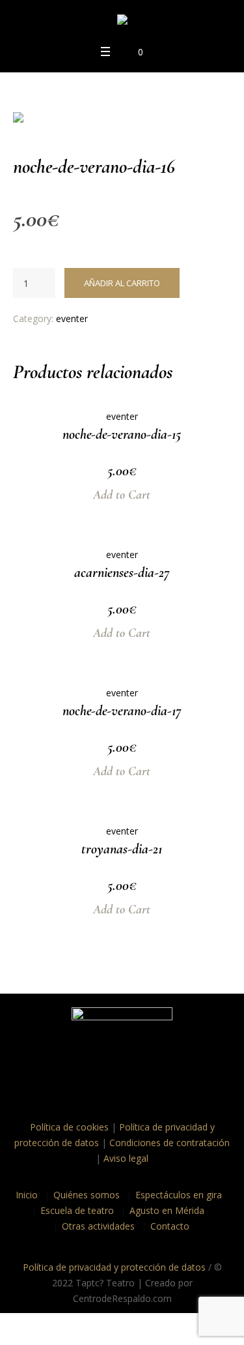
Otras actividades (98, 1226)
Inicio (27, 1195)
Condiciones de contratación (169, 1142)
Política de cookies (69, 1127)
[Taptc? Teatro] (122, 22)
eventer (72, 318)
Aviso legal (125, 1158)
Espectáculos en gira (178, 1195)
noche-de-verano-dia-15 (121, 434)
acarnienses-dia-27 (122, 572)
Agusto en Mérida (166, 1210)
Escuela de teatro (77, 1210)
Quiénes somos (86, 1195)
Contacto (169, 1226)
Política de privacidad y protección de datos (114, 1267)
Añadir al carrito (122, 283)
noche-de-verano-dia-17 (122, 710)
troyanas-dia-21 (121, 848)
